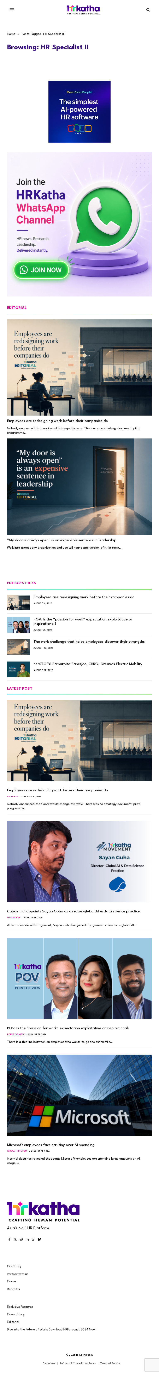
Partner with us (17, 1274)
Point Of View (15, 1035)
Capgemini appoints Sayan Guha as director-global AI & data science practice (73, 911)
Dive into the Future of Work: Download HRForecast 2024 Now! (51, 1329)
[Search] (148, 9)
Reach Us (13, 1289)
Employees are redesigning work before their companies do (57, 421)
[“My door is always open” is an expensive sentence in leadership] (79, 486)
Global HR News (17, 1151)
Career (12, 1281)
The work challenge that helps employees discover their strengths (89, 642)
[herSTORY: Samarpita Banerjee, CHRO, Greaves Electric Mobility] (18, 669)
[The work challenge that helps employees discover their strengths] (18, 647)
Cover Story (16, 1314)
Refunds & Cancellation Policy (78, 1363)
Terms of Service (110, 1363)
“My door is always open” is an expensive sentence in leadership (61, 540)
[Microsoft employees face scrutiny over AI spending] (79, 1095)
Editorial (13, 797)
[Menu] (12, 9)
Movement (13, 918)
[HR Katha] (83, 10)
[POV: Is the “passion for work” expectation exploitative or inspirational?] (18, 625)
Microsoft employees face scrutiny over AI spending (51, 1145)
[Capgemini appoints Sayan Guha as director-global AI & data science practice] (79, 861)
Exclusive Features (20, 1307)
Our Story (14, 1266)
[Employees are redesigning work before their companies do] (79, 367)
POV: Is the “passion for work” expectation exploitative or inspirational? (83, 622)
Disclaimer (49, 1363)
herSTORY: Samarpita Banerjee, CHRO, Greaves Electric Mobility (88, 664)
